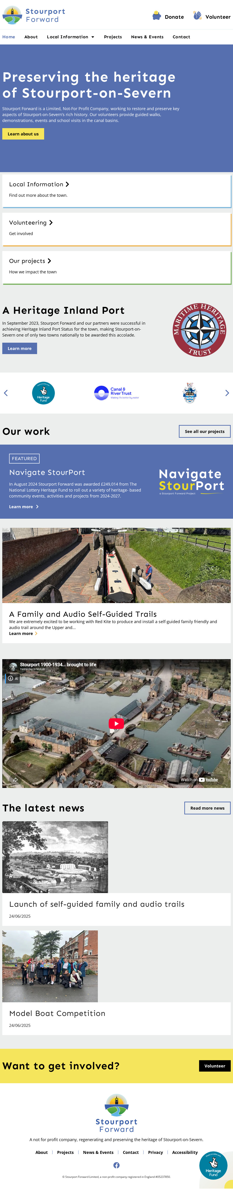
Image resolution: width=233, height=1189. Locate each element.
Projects (113, 36)
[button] (227, 393)
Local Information (67, 36)
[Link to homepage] (33, 15)
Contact (181, 36)
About (31, 36)
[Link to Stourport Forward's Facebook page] (116, 1165)
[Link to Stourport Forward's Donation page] (156, 17)
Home (8, 36)
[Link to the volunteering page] (197, 17)
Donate (174, 17)
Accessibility (185, 1152)
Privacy (155, 1152)
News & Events (147, 36)
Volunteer (218, 17)
